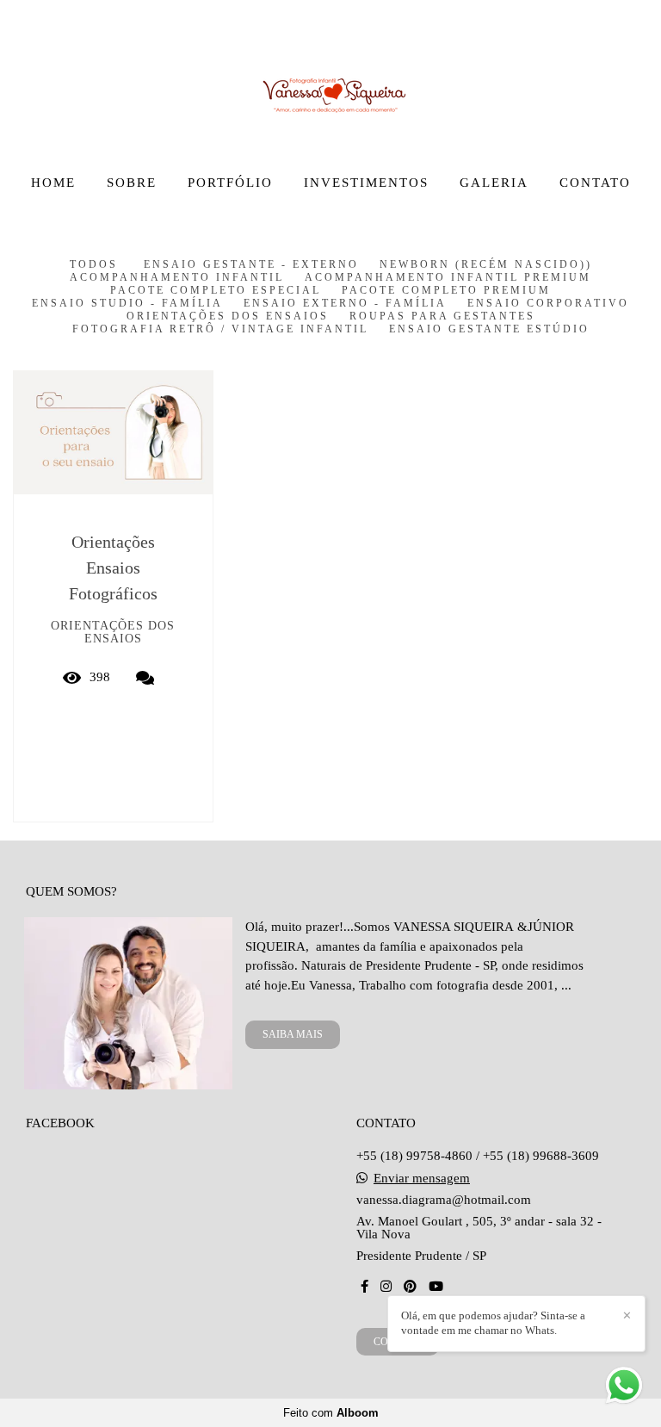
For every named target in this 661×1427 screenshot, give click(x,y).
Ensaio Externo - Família (345, 303)
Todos (94, 264)
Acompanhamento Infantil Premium (448, 277)
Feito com (331, 1412)
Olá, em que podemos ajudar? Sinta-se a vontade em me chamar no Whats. (493, 1323)
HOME (53, 182)
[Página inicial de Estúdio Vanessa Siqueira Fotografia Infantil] (331, 82)
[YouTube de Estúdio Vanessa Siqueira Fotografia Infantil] (436, 1287)
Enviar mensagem (422, 1178)
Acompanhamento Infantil (177, 277)
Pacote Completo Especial (215, 290)
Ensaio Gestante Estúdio (489, 329)
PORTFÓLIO (230, 182)
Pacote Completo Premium (446, 290)
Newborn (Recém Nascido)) (486, 264)
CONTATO (595, 182)
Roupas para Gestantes (442, 316)
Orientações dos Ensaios (228, 316)
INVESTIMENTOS (366, 182)
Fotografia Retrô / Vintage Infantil (220, 329)
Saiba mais (293, 1034)
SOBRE (132, 182)
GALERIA (494, 182)
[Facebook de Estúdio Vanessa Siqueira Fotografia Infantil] (364, 1287)
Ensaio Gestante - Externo (251, 264)
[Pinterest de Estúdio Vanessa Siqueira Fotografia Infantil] (410, 1287)
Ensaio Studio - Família (127, 303)
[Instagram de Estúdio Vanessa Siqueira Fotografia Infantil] (386, 1287)
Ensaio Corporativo (548, 303)
